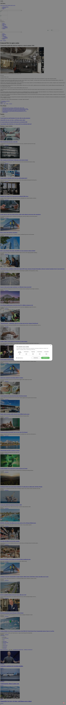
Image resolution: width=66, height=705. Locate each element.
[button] (19, 357)
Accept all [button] (45, 357)
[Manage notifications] (64, 703)
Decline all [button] (36, 357)
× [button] (50, 345)
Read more (33, 349)
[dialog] (33, 352)
